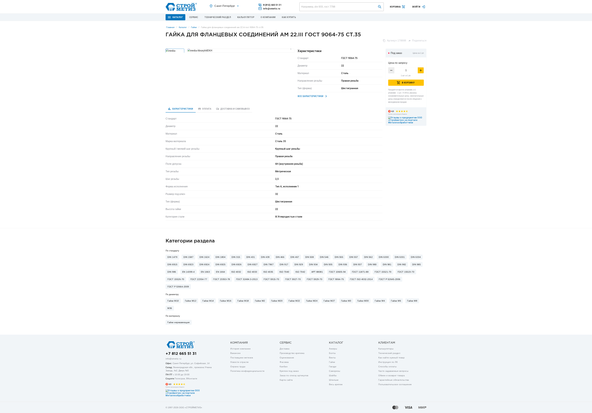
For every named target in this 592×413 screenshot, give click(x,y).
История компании (240, 348)
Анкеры (333, 348)
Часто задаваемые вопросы (393, 371)
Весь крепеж (336, 384)
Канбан (284, 366)
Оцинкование (287, 357)
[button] (380, 7)
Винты (332, 357)
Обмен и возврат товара (391, 375)
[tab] (181, 109)
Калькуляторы (385, 348)
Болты (332, 353)
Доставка (284, 348)
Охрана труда (237, 366)
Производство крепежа (292, 353)
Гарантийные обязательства (393, 380)
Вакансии (235, 353)
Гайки (194, 27)
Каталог (183, 27)
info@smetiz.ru (173, 358)
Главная (170, 27)
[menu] (194, 17)
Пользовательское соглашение (395, 384)
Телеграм (180, 378)
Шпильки (334, 380)
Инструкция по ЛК (388, 362)
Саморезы (334, 371)
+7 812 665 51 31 (181, 353)
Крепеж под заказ (289, 371)
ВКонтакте (191, 378)
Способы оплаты (387, 366)
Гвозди (332, 366)
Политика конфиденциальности (247, 371)
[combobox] (224, 6)
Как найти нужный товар (391, 357)
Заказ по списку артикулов (294, 375)
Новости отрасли (239, 362)
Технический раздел (389, 353)
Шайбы (333, 375)
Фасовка (284, 362)
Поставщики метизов (241, 357)
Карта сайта (286, 380)
